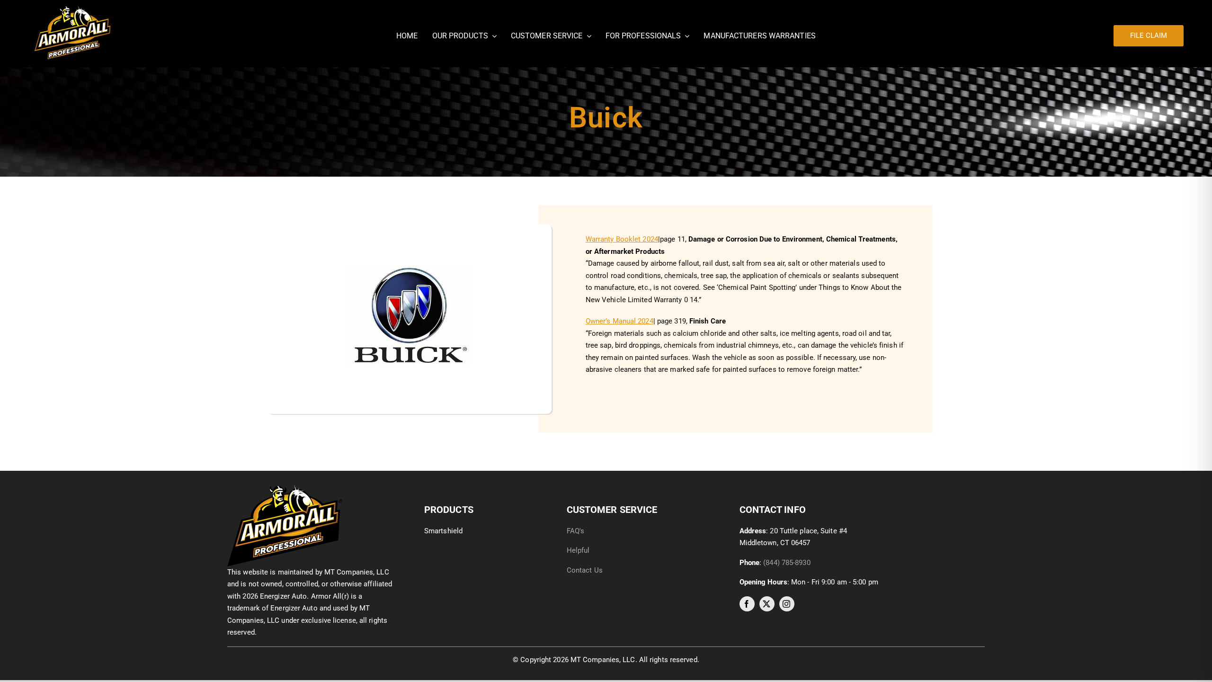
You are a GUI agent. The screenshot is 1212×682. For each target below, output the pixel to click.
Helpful (579, 550)
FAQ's (576, 531)
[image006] (284, 488)
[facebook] (747, 603)
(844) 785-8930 (786, 562)
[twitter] (767, 603)
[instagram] (786, 603)
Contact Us (585, 570)
